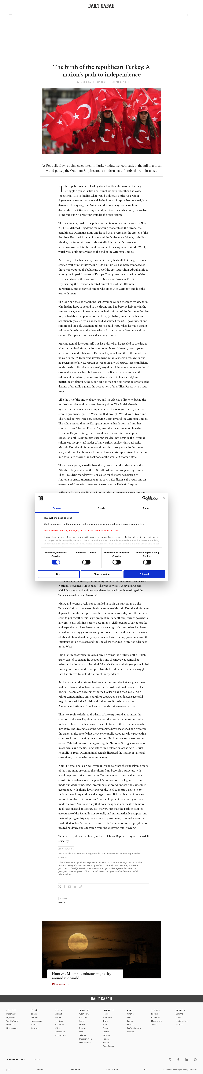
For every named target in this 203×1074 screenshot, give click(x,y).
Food (105, 1024)
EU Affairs (10, 1024)
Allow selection (102, 574)
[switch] (86, 562)
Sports (155, 1010)
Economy (83, 1017)
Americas (59, 1021)
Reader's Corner (182, 1021)
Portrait (130, 1024)
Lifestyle (108, 1010)
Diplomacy (10, 1014)
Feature (106, 1042)
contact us (112, 1069)
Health (105, 1014)
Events (130, 1021)
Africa (57, 1028)
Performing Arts (134, 1028)
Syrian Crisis (60, 1031)
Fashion (106, 1028)
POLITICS (11, 1010)
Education (35, 1017)
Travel (105, 1021)
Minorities (35, 1024)
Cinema (130, 1014)
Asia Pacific (59, 1024)
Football (154, 1014)
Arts (130, 1010)
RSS (146, 1069)
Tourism (82, 1028)
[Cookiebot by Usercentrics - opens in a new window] (145, 498)
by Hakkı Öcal (84, 82)
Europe (58, 1017)
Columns (179, 1014)
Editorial (179, 1024)
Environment (108, 1017)
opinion (61, 903)
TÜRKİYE (35, 1010)
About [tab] (146, 508)
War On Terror (12, 1021)
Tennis (154, 1024)
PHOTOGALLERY (63, 984)
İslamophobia (60, 1035)
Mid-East (58, 1014)
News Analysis (12, 1028)
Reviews (130, 1031)
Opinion (180, 1010)
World (59, 1010)
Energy (82, 1021)
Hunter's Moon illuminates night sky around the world (81, 976)
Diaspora (34, 1028)
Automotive (84, 1014)
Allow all (144, 574)
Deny (59, 574)
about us (75, 1069)
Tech (81, 1031)
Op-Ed (178, 1017)
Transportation (85, 1039)
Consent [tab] (56, 508)
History (106, 1039)
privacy (41, 1069)
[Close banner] (164, 498)
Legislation (10, 1017)
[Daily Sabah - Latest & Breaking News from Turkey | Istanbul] (101, 6)
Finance (82, 1024)
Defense (82, 1035)
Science (106, 1031)
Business (84, 1010)
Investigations (36, 1021)
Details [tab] (101, 508)
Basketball (155, 1017)
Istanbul (34, 1014)
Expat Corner (108, 1046)
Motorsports (156, 1021)
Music (129, 1017)
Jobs (8, 1069)
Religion (106, 1035)
